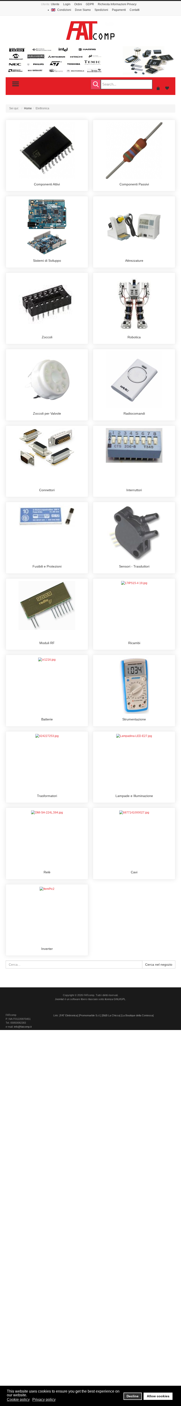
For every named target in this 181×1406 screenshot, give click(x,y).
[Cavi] (134, 812)
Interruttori (134, 490)
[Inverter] (47, 889)
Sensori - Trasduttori (134, 566)
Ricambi (134, 643)
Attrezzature (134, 260)
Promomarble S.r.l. (89, 1015)
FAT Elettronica (68, 1015)
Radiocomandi (134, 413)
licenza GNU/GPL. (115, 999)
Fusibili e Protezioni (47, 566)
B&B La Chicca (111, 1015)
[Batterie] (47, 659)
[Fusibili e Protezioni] (47, 515)
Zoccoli (47, 337)
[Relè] (47, 812)
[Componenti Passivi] (134, 150)
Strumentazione (134, 719)
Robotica (134, 337)
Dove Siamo (83, 10)
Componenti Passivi (134, 184)
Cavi (134, 872)
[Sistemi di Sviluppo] (46, 227)
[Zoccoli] (47, 303)
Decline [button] (133, 1396)
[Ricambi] (134, 583)
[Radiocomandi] (134, 379)
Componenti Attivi (47, 184)
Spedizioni (101, 10)
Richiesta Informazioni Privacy (117, 4)
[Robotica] (134, 303)
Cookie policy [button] (18, 1400)
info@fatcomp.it (23, 1026)
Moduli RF (47, 643)
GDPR (90, 4)
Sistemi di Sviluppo (47, 260)
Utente (55, 4)
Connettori (47, 490)
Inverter (47, 949)
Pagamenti (119, 10)
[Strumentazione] (134, 685)
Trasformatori (47, 796)
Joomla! (59, 999)
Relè (47, 872)
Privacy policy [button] (44, 1400)
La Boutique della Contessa (137, 1015)
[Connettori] (47, 447)
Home (28, 108)
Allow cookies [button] (158, 1396)
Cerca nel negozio (158, 964)
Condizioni (64, 10)
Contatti (135, 10)
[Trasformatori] (47, 736)
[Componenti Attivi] (47, 150)
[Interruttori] (134, 445)
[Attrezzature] (134, 226)
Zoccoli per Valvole (47, 413)
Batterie (47, 719)
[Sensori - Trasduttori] (134, 532)
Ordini (78, 4)
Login (66, 4)
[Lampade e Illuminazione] (134, 736)
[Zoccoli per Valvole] (47, 379)
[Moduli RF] (47, 605)
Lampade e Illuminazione (134, 796)
